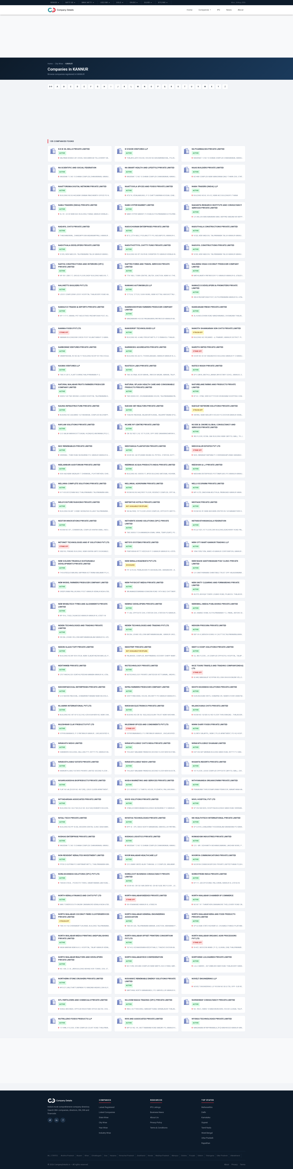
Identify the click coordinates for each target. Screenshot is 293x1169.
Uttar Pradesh (207, 1138)
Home (189, 10)
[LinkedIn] (56, 1120)
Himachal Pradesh (126, 1156)
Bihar (87, 1156)
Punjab (192, 1156)
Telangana (210, 1156)
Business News (157, 1112)
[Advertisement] (146, 36)
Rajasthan (205, 1143)
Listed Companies (107, 1112)
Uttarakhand (235, 1156)
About (240, 10)
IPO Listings (155, 1107)
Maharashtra (206, 1107)
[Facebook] (62, 1120)
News (229, 10)
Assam (79, 1156)
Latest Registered (106, 1107)
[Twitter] (50, 1120)
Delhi (203, 1112)
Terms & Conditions (158, 1128)
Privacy (235, 1165)
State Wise (103, 1117)
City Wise (59, 64)
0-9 (50, 87)
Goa (105, 1156)
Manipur (175, 1156)
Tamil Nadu (206, 1128)
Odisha (184, 1156)
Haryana (113, 1156)
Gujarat (204, 1122)
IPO (218, 10)
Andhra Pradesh (67, 1156)
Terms (242, 1165)
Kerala (150, 1156)
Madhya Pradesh (162, 1156)
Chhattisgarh (96, 1156)
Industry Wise (105, 1133)
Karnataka (205, 1117)
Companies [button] (204, 10)
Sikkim (200, 1156)
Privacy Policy (156, 1122)
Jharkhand (141, 1156)
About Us (154, 1117)
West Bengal (207, 1133)
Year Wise (103, 1128)
